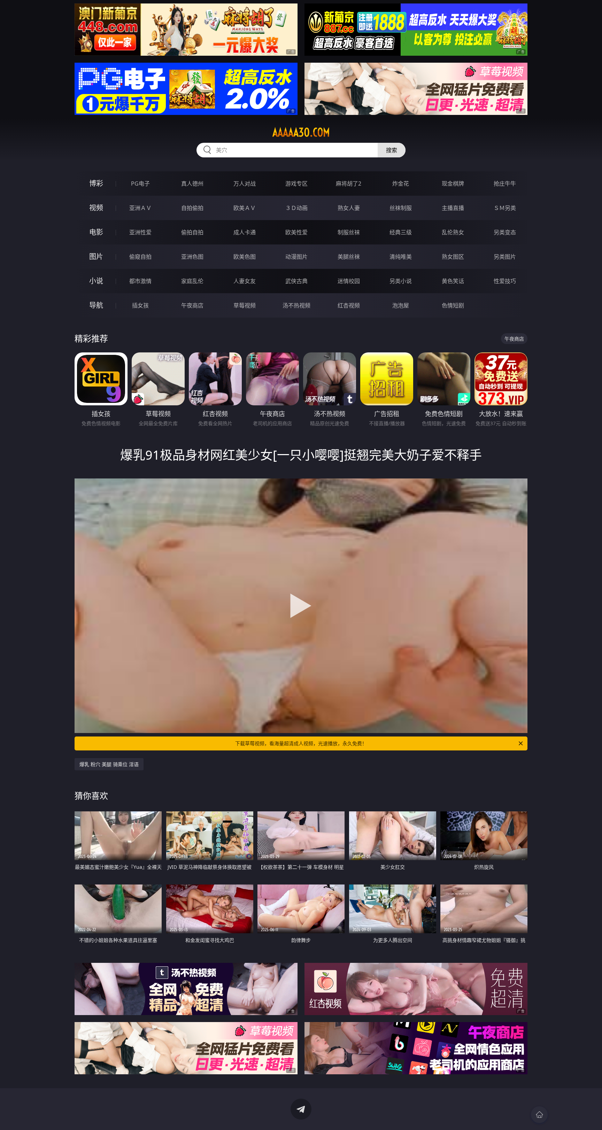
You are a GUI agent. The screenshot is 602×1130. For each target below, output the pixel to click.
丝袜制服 (400, 208)
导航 (96, 305)
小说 (96, 281)
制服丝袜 (349, 232)
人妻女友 (244, 281)
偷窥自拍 (140, 256)
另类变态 (505, 232)
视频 (96, 207)
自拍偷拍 (192, 208)
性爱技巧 (505, 281)
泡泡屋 (400, 305)
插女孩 (140, 305)
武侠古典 (296, 281)
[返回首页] (539, 1114)
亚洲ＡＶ (140, 208)
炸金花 (400, 183)
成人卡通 (244, 232)
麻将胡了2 (348, 183)
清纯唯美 (400, 256)
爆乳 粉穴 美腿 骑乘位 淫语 (109, 764)
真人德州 (192, 183)
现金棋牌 (453, 183)
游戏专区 (296, 183)
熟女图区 (453, 256)
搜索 (391, 150)
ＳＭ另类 (505, 208)
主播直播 (453, 208)
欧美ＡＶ (244, 208)
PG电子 (140, 183)
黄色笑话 (453, 281)
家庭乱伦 (192, 281)
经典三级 (400, 232)
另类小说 (400, 281)
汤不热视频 (296, 305)
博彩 (96, 183)
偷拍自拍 (192, 232)
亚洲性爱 (140, 232)
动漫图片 (296, 256)
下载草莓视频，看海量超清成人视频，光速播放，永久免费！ (301, 743)
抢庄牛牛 (505, 183)
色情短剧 (453, 305)
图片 (96, 256)
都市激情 (140, 281)
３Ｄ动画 (296, 208)
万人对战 (244, 183)
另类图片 (505, 256)
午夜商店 (192, 305)
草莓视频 (244, 305)
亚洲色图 (192, 256)
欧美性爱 (296, 232)
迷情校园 (349, 281)
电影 (96, 232)
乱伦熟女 (453, 232)
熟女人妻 (349, 208)
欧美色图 (244, 256)
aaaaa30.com (301, 132)
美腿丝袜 (349, 256)
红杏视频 (349, 305)
